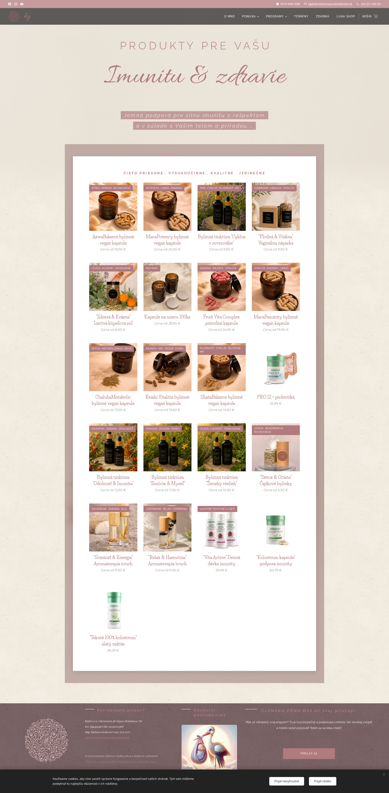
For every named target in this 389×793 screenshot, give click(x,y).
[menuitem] (229, 16)
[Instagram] (15, 4)
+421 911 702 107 (371, 4)
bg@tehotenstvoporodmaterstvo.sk (330, 4)
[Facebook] (9, 4)
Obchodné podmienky (98, 761)
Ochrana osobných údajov (129, 761)
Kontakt (151, 761)
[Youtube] (21, 4)
